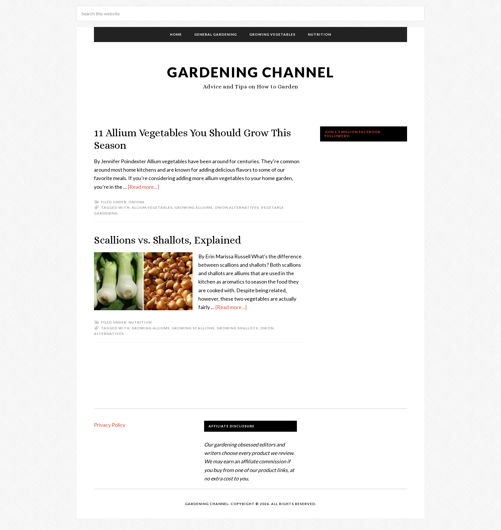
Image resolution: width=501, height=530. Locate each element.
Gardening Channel (250, 72)
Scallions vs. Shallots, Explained (167, 240)
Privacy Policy (109, 425)
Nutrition (140, 322)
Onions (136, 202)
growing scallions (193, 328)
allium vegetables (152, 207)
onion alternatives (237, 207)
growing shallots (237, 328)
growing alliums (194, 207)
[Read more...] (143, 187)
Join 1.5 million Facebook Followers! (352, 134)
